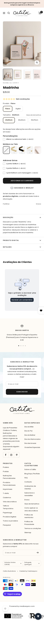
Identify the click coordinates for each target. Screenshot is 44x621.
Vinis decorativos (10, 501)
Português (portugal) (28, 563)
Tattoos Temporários (8, 507)
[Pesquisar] (9, 13)
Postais (6, 471)
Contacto (28, 482)
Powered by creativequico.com (22, 606)
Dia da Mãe (28, 427)
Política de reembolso (28, 516)
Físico (7, 108)
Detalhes (7, 247)
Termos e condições (32, 528)
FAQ (26, 478)
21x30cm (8, 120)
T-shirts (6, 493)
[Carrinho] (39, 13)
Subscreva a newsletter (29, 494)
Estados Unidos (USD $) (10, 563)
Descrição (8, 217)
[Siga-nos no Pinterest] (16, 455)
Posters (6, 467)
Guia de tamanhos (33, 115)
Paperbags (7, 512)
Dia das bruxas (30, 443)
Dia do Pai (28, 431)
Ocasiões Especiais (32, 447)
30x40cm (21, 120)
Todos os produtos (10, 521)
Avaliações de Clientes (30, 487)
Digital (18, 108)
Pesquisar (7, 525)
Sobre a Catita (30, 469)
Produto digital (11, 240)
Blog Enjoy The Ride (32, 474)
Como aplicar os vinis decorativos (31, 509)
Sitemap (27, 532)
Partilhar (6, 204)
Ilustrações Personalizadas (9, 476)
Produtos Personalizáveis (9, 483)
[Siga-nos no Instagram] (11, 455)
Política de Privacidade (29, 522)
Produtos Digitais (9, 517)
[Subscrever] (38, 552)
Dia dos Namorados (32, 439)
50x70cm (34, 120)
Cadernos (7, 497)
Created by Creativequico (28, 571)
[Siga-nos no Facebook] (5, 455)
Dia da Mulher (29, 435)
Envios (38, 204)
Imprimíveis (7, 489)
